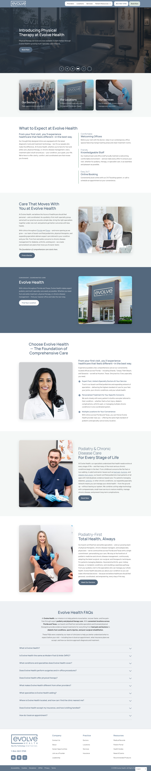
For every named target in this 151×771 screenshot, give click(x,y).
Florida (39, 230)
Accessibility (15, 768)
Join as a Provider (58, 753)
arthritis (89, 481)
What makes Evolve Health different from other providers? (45, 685)
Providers (70, 4)
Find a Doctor (27, 255)
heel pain (117, 472)
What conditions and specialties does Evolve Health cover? (45, 663)
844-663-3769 (122, 4)
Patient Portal (118, 745)
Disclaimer (32, 768)
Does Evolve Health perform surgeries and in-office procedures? (48, 670)
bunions (124, 472)
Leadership (56, 758)
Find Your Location (29, 303)
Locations (80, 4)
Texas (48, 230)
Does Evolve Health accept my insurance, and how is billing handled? (49, 707)
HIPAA (40, 768)
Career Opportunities (59, 749)
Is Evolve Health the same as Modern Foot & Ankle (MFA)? (44, 655)
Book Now (134, 4)
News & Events (119, 753)
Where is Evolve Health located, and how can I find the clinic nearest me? (51, 700)
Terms (53, 768)
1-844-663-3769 (18, 751)
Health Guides (118, 749)
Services (89, 4)
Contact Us (56, 740)
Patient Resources (101, 4)
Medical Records (119, 740)
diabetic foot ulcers (85, 475)
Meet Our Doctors (88, 582)
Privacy (46, 768)
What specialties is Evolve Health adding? (37, 692)
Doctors (86, 740)
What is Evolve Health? (29, 648)
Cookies (24, 768)
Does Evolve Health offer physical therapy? (38, 677)
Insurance (86, 753)
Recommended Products (122, 758)
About (54, 745)
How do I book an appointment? (33, 715)
